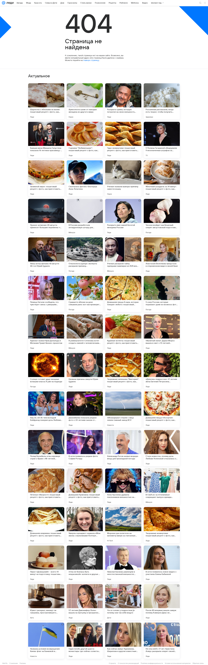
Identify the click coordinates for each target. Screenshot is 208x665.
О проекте (112, 663)
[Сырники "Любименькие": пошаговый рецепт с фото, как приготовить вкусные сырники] (85, 140)
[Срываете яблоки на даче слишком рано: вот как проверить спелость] (85, 294)
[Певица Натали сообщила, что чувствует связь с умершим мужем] (46, 294)
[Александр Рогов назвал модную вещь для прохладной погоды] (123, 448)
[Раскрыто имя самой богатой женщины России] (123, 217)
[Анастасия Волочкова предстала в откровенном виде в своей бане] (162, 255)
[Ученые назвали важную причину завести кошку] (123, 178)
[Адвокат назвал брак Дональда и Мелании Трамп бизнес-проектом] (46, 332)
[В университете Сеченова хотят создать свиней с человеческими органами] (85, 332)
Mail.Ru (4, 663)
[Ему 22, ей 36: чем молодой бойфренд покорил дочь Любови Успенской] (46, 409)
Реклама (23, 663)
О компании (13, 663)
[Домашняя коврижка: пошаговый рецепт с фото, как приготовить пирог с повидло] (46, 525)
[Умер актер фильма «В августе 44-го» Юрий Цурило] (46, 255)
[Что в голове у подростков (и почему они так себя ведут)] (123, 602)
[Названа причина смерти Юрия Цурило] (85, 371)
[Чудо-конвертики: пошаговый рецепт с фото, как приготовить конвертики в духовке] (123, 140)
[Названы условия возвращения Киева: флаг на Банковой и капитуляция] (46, 641)
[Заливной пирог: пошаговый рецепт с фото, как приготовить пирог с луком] (46, 178)
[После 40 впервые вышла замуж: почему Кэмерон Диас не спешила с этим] (162, 602)
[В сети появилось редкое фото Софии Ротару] (85, 448)
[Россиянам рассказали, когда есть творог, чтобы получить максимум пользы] (162, 101)
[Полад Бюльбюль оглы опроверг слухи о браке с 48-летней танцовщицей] (46, 448)
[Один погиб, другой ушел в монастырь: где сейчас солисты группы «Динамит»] (85, 641)
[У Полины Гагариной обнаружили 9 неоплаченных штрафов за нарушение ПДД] (162, 140)
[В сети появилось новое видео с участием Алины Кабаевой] (162, 564)
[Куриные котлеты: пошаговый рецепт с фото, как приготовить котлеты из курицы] (123, 332)
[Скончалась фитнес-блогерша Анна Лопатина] (85, 178)
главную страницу (91, 60)
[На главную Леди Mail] (9, 3)
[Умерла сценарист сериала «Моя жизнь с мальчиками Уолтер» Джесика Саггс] (85, 525)
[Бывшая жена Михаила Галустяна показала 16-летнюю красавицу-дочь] (46, 140)
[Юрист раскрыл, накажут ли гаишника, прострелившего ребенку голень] (46, 602)
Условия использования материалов (178, 663)
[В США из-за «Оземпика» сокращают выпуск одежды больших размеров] (162, 487)
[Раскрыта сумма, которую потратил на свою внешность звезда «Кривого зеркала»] (123, 101)
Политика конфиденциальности (152, 663)
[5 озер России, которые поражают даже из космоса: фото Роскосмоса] (162, 294)
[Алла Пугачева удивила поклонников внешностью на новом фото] (123, 487)
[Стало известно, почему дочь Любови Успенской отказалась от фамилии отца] (162, 448)
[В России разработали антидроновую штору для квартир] (85, 217)
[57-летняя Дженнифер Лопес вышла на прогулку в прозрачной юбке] (85, 602)
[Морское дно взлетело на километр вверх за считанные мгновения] (123, 525)
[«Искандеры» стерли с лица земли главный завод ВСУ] (123, 409)
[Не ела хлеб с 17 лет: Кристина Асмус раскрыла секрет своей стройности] (162, 641)
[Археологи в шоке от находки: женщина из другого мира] (85, 101)
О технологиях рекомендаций (128, 663)
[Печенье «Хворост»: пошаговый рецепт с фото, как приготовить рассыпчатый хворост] (46, 487)
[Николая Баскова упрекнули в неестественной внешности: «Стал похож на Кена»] (123, 564)
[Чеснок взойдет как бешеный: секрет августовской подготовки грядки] (162, 217)
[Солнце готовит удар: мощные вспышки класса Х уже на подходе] (46, 371)
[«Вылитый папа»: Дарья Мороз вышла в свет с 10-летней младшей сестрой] (162, 332)
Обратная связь (198, 663)
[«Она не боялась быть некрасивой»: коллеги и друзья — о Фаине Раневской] (85, 564)
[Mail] (3, 3)
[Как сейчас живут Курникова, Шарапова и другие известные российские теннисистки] (123, 641)
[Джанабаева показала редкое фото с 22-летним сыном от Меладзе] (85, 409)
